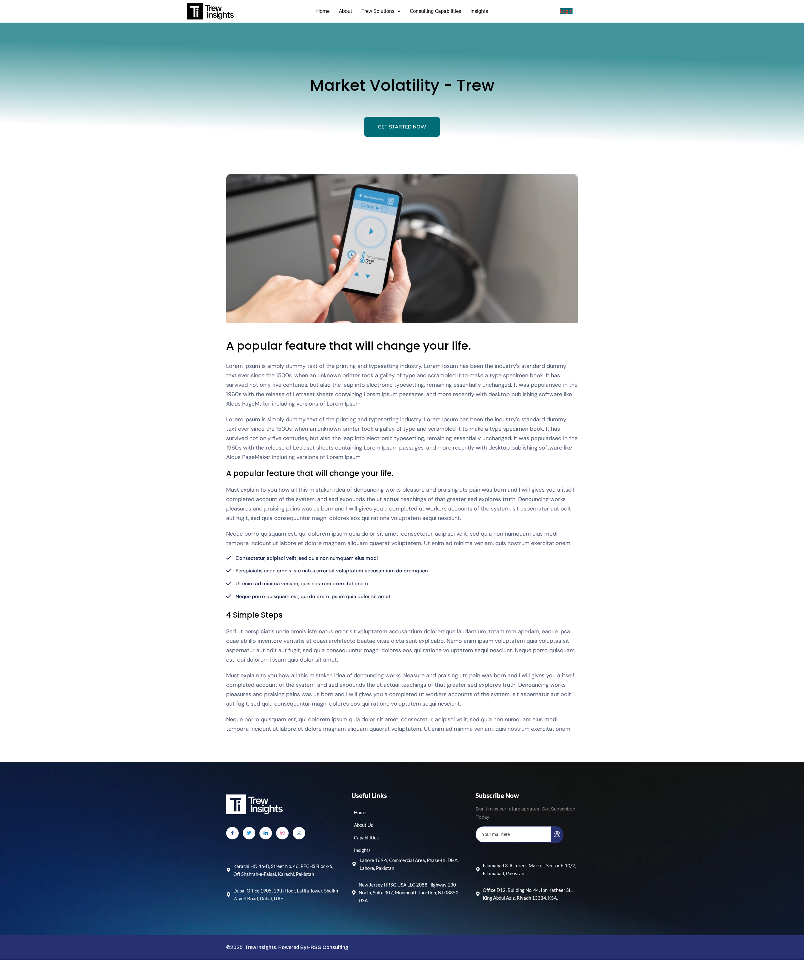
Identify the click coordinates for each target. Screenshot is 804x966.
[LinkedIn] (265, 833)
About (345, 11)
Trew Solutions (377, 11)
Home (322, 11)
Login (566, 11)
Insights (479, 11)
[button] (381, 11)
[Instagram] (299, 833)
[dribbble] (282, 833)
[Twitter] (249, 833)
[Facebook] (232, 833)
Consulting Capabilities (435, 11)
